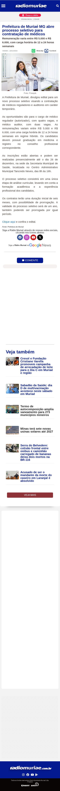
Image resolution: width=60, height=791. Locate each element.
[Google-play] (36, 774)
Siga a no (18, 245)
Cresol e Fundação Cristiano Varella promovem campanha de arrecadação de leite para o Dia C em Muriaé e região (36, 365)
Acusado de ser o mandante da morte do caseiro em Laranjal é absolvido (36, 476)
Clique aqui (8, 221)
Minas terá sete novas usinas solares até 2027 (36, 430)
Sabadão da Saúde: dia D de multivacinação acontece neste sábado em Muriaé (36, 390)
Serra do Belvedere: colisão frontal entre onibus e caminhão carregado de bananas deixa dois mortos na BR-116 (35, 452)
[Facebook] (20, 237)
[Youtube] (33, 237)
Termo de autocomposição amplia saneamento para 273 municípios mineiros (37, 411)
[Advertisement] (30, 540)
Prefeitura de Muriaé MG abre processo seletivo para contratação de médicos (28, 30)
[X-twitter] (40, 237)
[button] (3, 6)
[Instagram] (27, 237)
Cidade (36, 19)
